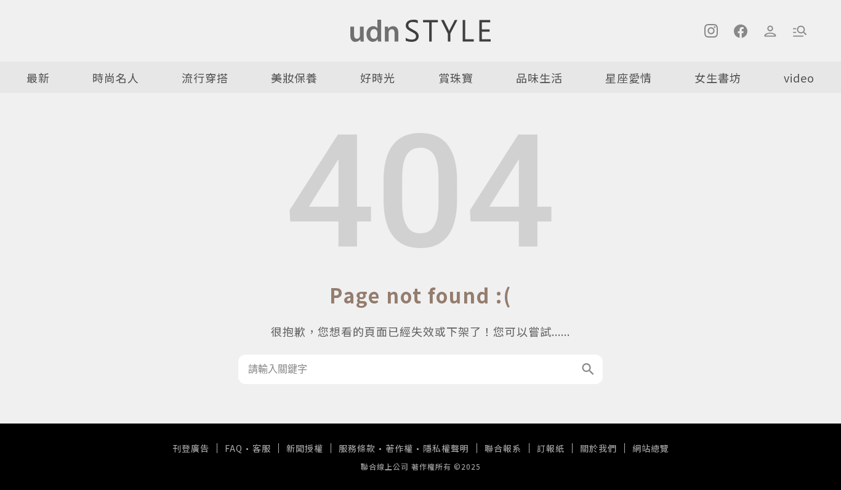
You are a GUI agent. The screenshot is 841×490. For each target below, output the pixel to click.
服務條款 (357, 448)
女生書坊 (717, 78)
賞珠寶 (455, 78)
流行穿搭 (205, 78)
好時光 (377, 78)
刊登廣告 (190, 448)
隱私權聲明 (446, 448)
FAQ (234, 448)
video (799, 78)
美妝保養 (294, 78)
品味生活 (539, 78)
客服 (261, 448)
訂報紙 (551, 448)
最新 (38, 78)
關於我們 (598, 448)
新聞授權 (304, 448)
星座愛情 (628, 78)
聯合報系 (503, 448)
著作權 (399, 448)
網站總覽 (650, 448)
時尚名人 (115, 78)
